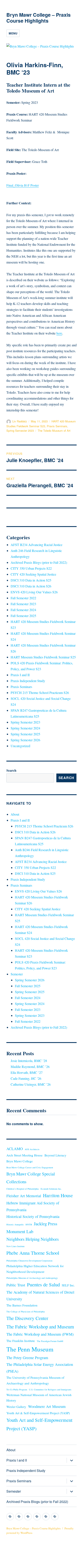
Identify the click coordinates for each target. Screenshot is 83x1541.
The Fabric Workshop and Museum (40, 1326)
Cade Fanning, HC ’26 (26, 1078)
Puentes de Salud (43, 1284)
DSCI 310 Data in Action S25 (31, 580)
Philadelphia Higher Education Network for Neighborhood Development (35, 1269)
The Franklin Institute (20, 1341)
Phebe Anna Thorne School (32, 1253)
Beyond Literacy (55, 1155)
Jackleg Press (45, 1224)
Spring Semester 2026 (25, 740)
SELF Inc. (68, 1285)
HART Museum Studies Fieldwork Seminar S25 (43, 657)
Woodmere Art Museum (47, 1406)
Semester (17, 974)
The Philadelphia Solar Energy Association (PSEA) (39, 1368)
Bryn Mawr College (19, 1161)
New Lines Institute (15, 1246)
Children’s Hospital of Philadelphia (22, 1188)
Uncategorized (20, 746)
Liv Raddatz (19, 421)
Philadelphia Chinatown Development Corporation (29, 1260)
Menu (13, 33)
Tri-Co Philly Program (16, 1389)
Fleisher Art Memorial (23, 1195)
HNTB (29, 1224)
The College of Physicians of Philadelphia (25, 1311)
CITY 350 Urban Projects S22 (31, 568)
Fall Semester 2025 (23, 615)
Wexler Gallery (16, 1407)
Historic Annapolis (15, 1224)
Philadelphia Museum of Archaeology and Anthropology (32, 1277)
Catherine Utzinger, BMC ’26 (31, 1084)
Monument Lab (19, 1231)
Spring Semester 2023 (20, 431)
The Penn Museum (29, 1349)
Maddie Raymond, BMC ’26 (30, 1066)
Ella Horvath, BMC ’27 (27, 1072)
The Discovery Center (27, 1318)
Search (11, 770)
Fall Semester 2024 (23, 609)
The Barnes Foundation (21, 1305)
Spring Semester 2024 (25, 728)
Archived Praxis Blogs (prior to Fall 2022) (39, 562)
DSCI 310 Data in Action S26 (31, 586)
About (15, 814)
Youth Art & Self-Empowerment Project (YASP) (38, 1413)
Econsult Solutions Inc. (51, 1188)
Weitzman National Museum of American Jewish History (39, 1398)
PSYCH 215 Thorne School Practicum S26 (40, 692)
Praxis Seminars (57, 426)
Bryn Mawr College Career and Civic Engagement (29, 1167)
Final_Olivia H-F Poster (22, 185)
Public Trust (15, 1284)
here (59, 333)
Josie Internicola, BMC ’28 (29, 1060)
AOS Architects (32, 1149)
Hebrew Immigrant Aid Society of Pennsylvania (32, 1206)
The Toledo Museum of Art (54, 431)
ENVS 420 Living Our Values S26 (34, 592)
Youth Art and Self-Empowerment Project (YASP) (39, 1424)
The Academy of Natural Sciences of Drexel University (40, 1295)
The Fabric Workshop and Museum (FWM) (40, 1334)
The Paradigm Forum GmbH (50, 1341)
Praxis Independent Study (28, 680)
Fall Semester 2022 (23, 598)
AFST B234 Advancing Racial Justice (36, 544)
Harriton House (58, 1195)
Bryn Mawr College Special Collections (30, 1177)
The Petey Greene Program (27, 1357)
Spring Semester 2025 (25, 734)
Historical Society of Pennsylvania (32, 1216)
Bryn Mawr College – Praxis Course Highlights (38, 17)
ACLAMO (14, 1148)
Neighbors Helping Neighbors (32, 1239)
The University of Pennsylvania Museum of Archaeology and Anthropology (35, 1380)
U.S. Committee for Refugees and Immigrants (50, 1389)
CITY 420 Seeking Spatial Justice (33, 574)
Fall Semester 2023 (23, 604)
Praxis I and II (20, 675)
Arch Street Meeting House (24, 1155)
